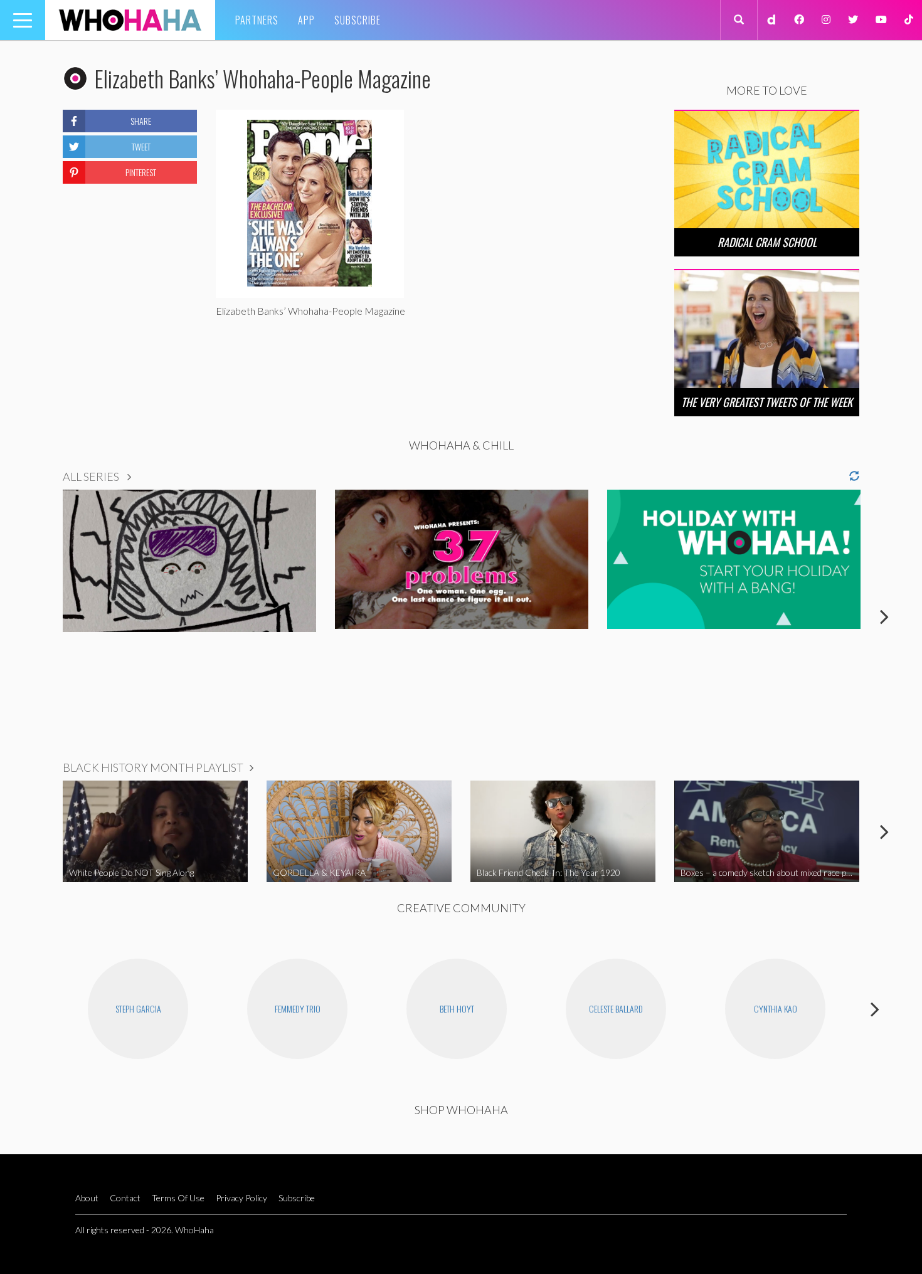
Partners (256, 20)
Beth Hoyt (457, 1008)
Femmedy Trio (298, 1008)
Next (884, 616)
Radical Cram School (767, 242)
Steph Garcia (138, 1008)
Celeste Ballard (616, 1008)
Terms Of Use (178, 1197)
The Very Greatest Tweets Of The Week (766, 402)
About (86, 1197)
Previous (37, 616)
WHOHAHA (130, 20)
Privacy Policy (241, 1197)
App (306, 20)
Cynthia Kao (775, 1008)
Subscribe (357, 20)
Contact (125, 1197)
